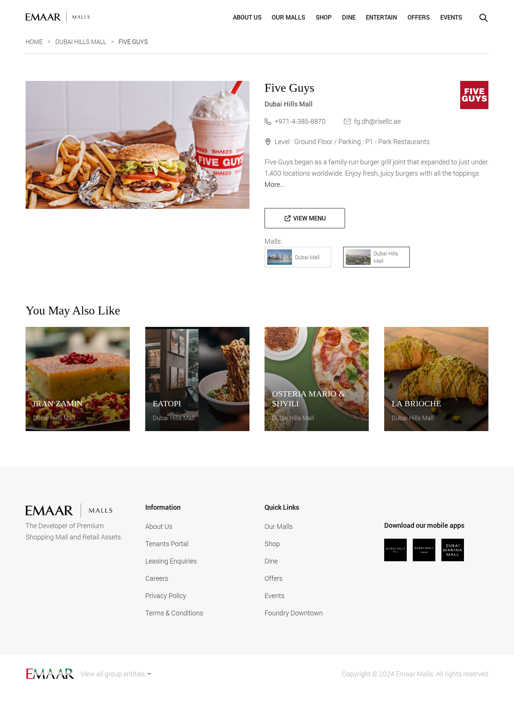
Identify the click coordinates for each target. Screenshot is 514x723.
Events (451, 17)
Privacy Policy (165, 595)
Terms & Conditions (174, 612)
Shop (324, 17)
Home (34, 42)
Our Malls (288, 17)
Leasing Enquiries (171, 560)
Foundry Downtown (294, 612)
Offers (419, 17)
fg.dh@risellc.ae (377, 121)
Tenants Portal (167, 543)
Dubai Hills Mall (80, 42)
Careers (156, 578)
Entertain (381, 17)
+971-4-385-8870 (300, 121)
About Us (247, 17)
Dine (349, 17)
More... (274, 184)
